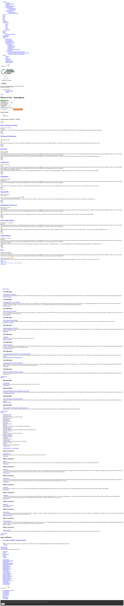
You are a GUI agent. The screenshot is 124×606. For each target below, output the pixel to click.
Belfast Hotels (6, 567)
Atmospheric (4, 109)
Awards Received (12, 9)
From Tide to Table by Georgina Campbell (14, 540)
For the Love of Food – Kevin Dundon (16, 54)
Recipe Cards (8, 38)
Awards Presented (12, 8)
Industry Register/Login (13, 13)
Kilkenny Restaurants (7, 578)
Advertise (5, 557)
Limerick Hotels (6, 579)
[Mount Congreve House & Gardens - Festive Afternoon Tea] (63, 402)
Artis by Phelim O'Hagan (7, 220)
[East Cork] (63, 456)
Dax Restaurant (6, 383)
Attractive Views (6, 440)
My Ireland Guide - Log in (8, 590)
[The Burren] (63, 481)
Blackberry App (11, 45)
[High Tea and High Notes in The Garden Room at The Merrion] (63, 385)
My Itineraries (6, 592)
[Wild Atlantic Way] (63, 448)
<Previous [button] (3, 376)
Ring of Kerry (6, 478)
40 (19, 262)
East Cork (5, 461)
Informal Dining (6, 419)
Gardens (7, 56)
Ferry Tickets (5, 597)
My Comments (6, 593)
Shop (4, 37)
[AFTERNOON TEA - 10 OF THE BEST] (63, 296)
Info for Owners (9, 10)
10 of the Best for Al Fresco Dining (10, 320)
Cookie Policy (50, 602)
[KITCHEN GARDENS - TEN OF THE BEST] (63, 357)
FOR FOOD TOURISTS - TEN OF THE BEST (13, 371)
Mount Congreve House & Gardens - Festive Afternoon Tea (15, 407)
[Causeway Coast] (63, 524)
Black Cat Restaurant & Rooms (9, 125)
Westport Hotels (6, 584)
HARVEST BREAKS (7, 344)
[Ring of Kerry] (63, 472)
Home (2, 94)
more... (2, 131)
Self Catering (8, 58)
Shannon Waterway (7, 521)
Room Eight (4, 149)
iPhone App (10, 44)
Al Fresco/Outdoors (7, 428)
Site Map (5, 555)
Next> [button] (6, 376)
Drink (4, 16)
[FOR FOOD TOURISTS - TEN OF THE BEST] (63, 366)
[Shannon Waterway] (63, 515)
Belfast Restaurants (7, 569)
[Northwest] (63, 498)
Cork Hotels (5, 570)
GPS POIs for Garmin (10, 42)
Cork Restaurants (6, 571)
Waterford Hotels (6, 583)
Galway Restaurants (7, 573)
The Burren (5, 487)
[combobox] (8, 65)
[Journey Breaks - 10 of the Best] (63, 289)
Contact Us (8, 5)
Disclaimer (5, 551)
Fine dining (5, 422)
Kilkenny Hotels (6, 577)
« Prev (4, 261)
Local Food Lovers (7, 415)
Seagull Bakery (5, 176)
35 (8, 262)
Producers (5, 21)
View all (2, 377)
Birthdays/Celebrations (7, 435)
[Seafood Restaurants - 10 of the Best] (63, 322)
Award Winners (9, 7)
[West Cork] (63, 463)
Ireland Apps (9, 43)
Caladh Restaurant (6, 235)
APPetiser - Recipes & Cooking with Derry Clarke (18, 52)
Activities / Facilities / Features (7, 107)
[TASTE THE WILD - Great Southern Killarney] (63, 393)
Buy (4, 19)
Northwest (5, 504)
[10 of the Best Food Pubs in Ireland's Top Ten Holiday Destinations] (63, 348)
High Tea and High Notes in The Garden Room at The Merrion (16, 390)
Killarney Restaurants (7, 576)
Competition (5, 598)
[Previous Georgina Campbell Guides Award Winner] (2, 184)
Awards (4, 14)
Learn (4, 20)
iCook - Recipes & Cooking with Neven (16, 51)
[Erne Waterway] (63, 506)
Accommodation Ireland (8, 563)
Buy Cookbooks (9, 41)
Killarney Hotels (6, 574)
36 (10, 262)
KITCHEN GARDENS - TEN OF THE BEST (13, 362)
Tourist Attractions (9, 61)
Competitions (6, 36)
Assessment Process (10, 3)
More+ (4, 55)
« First (2, 261)
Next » (2, 264)
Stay (4, 17)
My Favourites (6, 591)
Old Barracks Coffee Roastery (8, 136)
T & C (4, 552)
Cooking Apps (9, 50)
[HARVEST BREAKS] (63, 339)
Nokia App (10, 48)
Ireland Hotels (6, 559)
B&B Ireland (5, 562)
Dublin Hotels (6, 565)
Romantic (5, 425)
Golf (7, 57)
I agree (3, 604)
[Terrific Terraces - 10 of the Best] (63, 305)
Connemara (5, 495)
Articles (4, 30)
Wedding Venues (9, 62)
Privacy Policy (6, 553)
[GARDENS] (63, 331)
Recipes (4, 33)
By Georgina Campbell (10, 34)
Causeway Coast (6, 530)
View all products (4, 548)
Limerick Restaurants (7, 580)
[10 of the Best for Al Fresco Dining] (63, 314)
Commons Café (5, 162)
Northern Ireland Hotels (8, 560)
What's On (8, 59)
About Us (8, 2)
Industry (7, 92)
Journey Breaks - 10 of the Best (9, 294)
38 (15, 262)
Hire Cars (5, 596)
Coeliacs (5, 443)
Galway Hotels (6, 572)
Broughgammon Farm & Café (9, 205)
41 (22, 262)
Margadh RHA (5, 192)
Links (4, 556)
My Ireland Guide (9, 91)
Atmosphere (5, 437)
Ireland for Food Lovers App (14, 49)
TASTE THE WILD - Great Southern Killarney (13, 398)
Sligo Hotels (5, 581)
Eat (3, 15)
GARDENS (5, 337)
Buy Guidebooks (9, 40)
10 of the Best (6, 22)
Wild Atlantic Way (7, 453)
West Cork (5, 469)
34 (6, 262)
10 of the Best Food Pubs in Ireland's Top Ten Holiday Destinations (17, 353)
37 (13, 262)
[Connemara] (63, 489)
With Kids (5, 432)
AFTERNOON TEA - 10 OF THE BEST (11, 302)
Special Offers (6, 35)
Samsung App (11, 47)
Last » (5, 264)
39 (17, 262)
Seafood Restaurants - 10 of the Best (10, 328)
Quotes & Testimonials (10, 6)
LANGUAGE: (4, 66)
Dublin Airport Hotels (7, 564)
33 (4, 262)
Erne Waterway (6, 512)
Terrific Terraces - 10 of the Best (9, 311)
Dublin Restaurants (7, 566)
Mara (2, 250)
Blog (4, 31)
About (4, 1)
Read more (5, 544)
